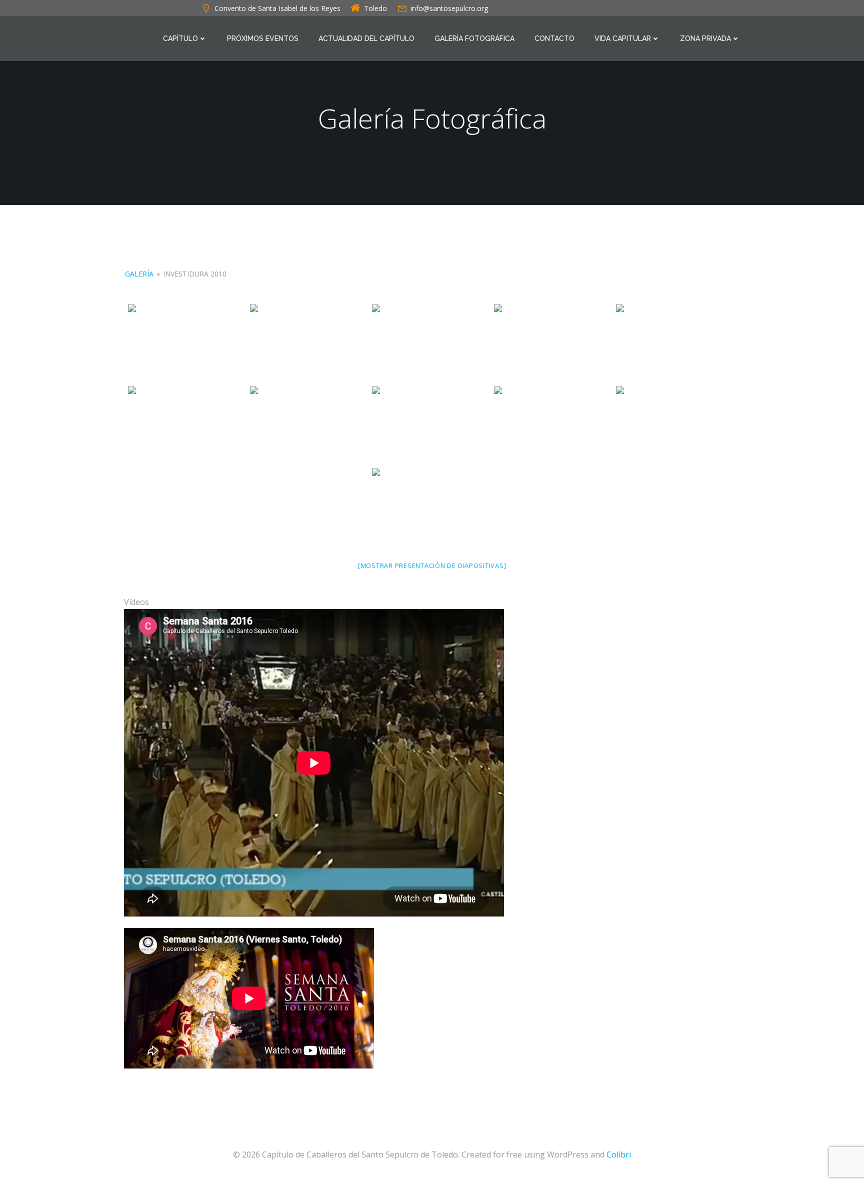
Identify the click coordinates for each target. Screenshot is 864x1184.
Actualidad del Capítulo (366, 38)
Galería (139, 273)
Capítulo (180, 38)
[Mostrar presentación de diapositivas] (432, 565)
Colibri (618, 1154)
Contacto (554, 38)
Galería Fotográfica (474, 38)
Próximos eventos (262, 38)
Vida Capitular (622, 38)
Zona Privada (705, 38)
